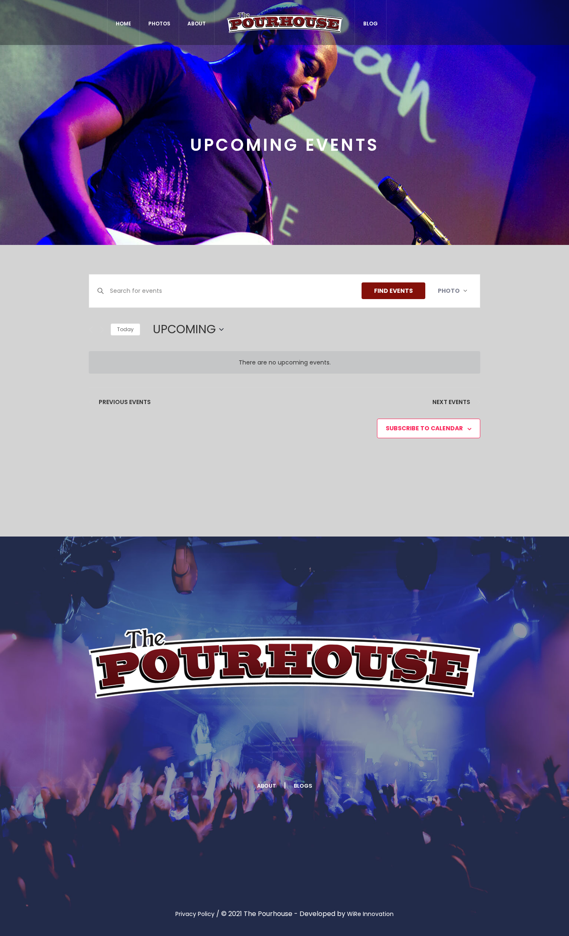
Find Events (393, 291)
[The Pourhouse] (284, 663)
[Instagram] (309, 759)
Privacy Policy (195, 914)
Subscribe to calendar (424, 428)
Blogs (303, 786)
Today (125, 329)
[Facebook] (209, 759)
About (266, 786)
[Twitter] (259, 759)
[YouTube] (358, 759)
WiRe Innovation (370, 914)
